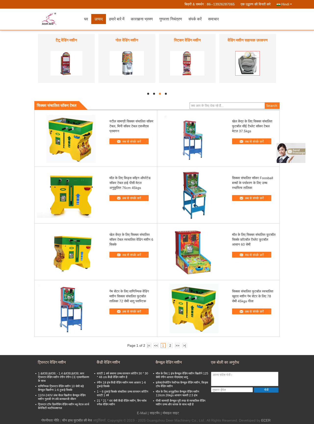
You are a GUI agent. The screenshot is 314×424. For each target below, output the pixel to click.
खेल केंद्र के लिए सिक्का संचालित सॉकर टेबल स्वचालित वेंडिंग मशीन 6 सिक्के (131, 239)
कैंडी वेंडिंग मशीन (108, 362)
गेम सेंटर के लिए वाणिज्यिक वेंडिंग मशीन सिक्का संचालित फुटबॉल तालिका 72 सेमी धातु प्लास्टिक (129, 296)
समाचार (213, 19)
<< (156, 345)
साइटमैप (155, 413)
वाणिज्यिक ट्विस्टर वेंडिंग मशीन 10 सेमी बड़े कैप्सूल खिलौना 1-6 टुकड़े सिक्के (61, 388)
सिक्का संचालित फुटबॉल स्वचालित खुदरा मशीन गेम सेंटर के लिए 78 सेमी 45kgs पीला (252, 296)
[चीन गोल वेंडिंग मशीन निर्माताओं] (127, 63)
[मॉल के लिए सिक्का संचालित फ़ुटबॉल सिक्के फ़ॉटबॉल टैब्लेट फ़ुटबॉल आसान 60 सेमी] (194, 251)
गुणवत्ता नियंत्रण (170, 19)
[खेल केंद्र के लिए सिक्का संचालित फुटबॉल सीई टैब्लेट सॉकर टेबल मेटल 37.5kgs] (194, 138)
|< (148, 345)
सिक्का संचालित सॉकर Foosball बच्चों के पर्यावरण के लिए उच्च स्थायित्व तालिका (252, 183)
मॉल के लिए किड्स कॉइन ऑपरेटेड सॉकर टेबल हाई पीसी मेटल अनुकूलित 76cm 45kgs (130, 183)
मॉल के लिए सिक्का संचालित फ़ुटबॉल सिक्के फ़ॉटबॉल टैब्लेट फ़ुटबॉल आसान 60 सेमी (253, 239)
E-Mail (142, 413)
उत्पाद (98, 19)
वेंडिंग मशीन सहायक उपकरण (248, 40)
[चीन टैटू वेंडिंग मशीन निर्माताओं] (66, 63)
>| (184, 345)
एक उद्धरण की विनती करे (256, 4)
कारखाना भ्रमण (142, 19)
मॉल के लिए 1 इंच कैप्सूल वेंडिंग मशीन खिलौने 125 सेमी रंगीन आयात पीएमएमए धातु (182, 375)
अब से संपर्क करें (131, 141)
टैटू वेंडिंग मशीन (66, 40)
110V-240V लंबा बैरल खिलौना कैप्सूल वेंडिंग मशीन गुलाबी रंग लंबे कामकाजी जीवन (62, 397)
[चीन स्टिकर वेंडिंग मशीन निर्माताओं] (187, 63)
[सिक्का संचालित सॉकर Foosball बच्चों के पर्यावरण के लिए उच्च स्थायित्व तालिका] (194, 195)
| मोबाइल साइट (170, 413)
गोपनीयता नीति (50, 420)
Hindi (285, 4)
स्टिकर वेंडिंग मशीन (187, 40)
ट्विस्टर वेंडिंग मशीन (52, 362)
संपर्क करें (195, 19)
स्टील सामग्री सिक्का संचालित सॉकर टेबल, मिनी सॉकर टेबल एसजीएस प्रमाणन (131, 126)
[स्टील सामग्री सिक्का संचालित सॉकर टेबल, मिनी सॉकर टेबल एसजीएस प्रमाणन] (71, 138)
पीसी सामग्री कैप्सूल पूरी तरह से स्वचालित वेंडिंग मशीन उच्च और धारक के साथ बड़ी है (180, 402)
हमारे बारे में (116, 19)
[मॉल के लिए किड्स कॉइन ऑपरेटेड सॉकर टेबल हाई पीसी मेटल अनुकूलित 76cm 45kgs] (71, 195)
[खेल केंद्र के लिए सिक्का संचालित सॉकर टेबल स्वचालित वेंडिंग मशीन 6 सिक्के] (71, 251)
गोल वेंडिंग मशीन (127, 40)
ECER (266, 420)
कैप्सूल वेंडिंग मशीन (169, 362)
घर (86, 19)
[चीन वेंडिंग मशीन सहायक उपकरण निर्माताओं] (247, 63)
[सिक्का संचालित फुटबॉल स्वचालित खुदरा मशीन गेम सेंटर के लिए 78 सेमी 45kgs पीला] (194, 308)
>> (177, 345)
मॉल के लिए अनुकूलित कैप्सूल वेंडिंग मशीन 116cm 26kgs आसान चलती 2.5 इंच (177, 393)
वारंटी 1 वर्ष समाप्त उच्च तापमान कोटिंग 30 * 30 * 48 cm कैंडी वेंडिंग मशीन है (122, 375)
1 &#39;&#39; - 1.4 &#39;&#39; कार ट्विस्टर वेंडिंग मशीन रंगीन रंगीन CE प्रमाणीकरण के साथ (63, 377)
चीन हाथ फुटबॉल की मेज (77, 420)
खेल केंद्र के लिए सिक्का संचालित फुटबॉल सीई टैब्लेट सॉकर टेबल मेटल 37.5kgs (252, 126)
